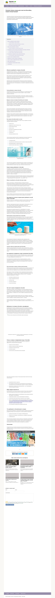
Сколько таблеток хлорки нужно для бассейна (15, 52)
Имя (6, 489)
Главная (7, 593)
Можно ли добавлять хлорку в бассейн (13, 41)
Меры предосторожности (11, 61)
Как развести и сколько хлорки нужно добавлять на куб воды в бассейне (19, 49)
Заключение (10, 64)
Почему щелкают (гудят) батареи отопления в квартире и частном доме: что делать (26, 480)
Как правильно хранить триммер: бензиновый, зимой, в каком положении (26, 466)
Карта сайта (12, 593)
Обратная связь (23, 593)
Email (16, 489)
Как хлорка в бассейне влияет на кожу (14, 45)
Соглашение (17, 593)
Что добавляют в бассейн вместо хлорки (14, 62)
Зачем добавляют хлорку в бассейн (14, 42)
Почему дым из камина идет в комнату (11, 480)
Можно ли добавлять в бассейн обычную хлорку (16, 48)
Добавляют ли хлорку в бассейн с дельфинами (15, 58)
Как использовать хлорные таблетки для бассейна (16, 55)
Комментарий (8, 492)
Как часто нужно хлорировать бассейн (13, 56)
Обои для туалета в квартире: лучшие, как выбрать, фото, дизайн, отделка (11, 466)
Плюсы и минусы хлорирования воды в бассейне (15, 59)
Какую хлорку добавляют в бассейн (13, 46)
